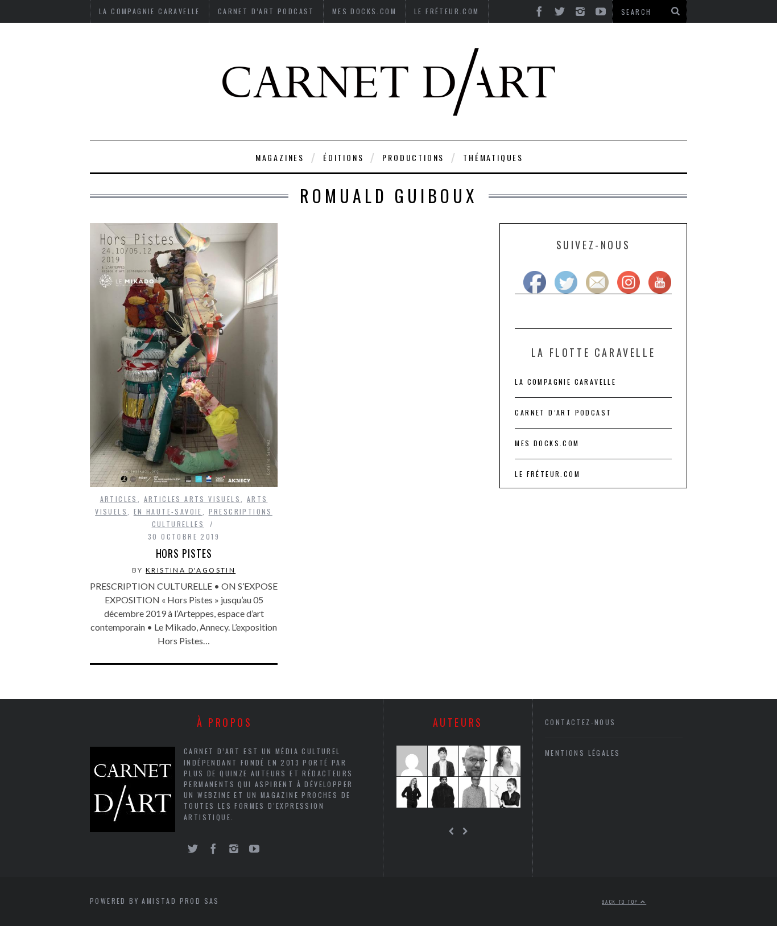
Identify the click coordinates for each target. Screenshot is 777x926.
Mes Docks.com (547, 443)
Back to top (621, 901)
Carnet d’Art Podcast (563, 412)
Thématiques (493, 157)
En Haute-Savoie (168, 511)
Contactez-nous (580, 722)
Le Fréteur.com (547, 474)
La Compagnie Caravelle (565, 381)
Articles (119, 499)
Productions (413, 157)
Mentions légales (582, 753)
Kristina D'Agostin (190, 570)
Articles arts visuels (192, 499)
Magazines (279, 157)
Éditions (343, 157)
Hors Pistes (184, 553)
